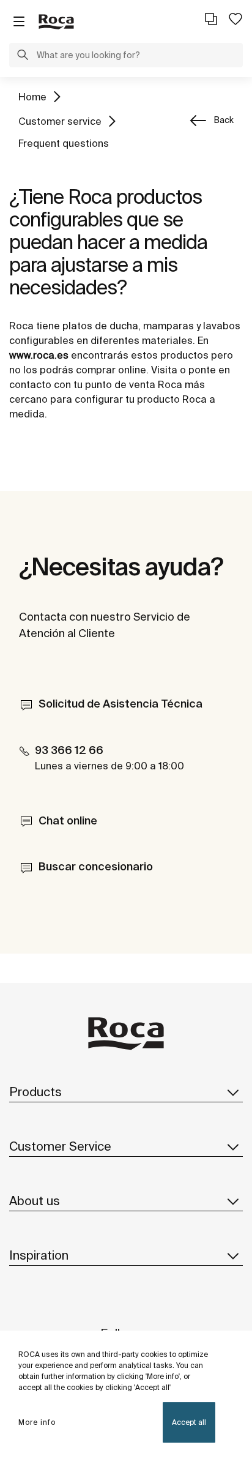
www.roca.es (39, 355)
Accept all (189, 1422)
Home (32, 96)
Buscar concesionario (96, 866)
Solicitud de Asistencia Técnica (120, 703)
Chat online (68, 820)
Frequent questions (63, 143)
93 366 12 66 (69, 750)
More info (37, 1422)
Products (35, 1092)
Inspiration (39, 1255)
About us (34, 1201)
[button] (22, 56)
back (224, 120)
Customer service (60, 121)
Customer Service (60, 1146)
